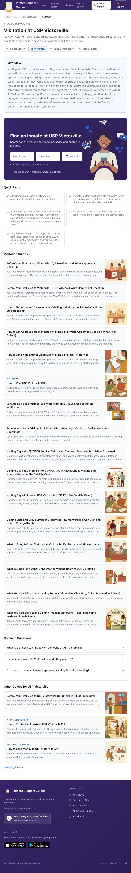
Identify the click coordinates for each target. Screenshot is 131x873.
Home (44, 5)
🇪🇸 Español (121, 5)
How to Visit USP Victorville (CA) (27, 383)
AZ (15, 16)
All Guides (78, 794)
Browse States (55, 5)
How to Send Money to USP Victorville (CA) (33, 748)
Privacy (103, 863)
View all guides (12, 767)
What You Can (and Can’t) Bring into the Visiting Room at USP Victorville (51, 568)
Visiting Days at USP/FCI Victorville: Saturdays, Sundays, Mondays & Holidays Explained (61, 451)
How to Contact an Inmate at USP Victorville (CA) (37, 724)
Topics (69, 5)
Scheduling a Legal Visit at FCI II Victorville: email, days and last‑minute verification (50, 405)
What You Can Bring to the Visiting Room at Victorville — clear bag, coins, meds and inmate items (52, 614)
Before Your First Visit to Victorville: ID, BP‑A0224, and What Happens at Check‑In (51, 265)
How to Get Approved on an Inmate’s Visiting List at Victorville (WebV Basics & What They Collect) (61, 333)
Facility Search (80, 5)
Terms (113, 863)
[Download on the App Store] (15, 845)
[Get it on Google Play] (39, 845)
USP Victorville (29, 16)
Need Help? (80, 816)
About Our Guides (83, 810)
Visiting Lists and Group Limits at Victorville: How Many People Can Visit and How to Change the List (54, 521)
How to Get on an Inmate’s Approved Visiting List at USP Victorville (47, 354)
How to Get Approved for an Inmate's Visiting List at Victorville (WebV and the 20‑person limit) (54, 309)
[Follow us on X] (120, 863)
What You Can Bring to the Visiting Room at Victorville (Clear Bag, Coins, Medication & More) (63, 593)
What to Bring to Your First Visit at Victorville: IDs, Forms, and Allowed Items (53, 544)
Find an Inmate (101, 5)
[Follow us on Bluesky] (126, 863)
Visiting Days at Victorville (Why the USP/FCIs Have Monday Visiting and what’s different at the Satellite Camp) (51, 472)
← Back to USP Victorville (17, 23)
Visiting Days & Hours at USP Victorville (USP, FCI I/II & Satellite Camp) (49, 495)
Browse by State (82, 800)
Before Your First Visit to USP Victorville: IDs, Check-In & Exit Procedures (51, 695)
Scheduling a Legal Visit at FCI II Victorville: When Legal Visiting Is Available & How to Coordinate (58, 430)
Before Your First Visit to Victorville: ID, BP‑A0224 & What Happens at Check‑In (55, 288)
